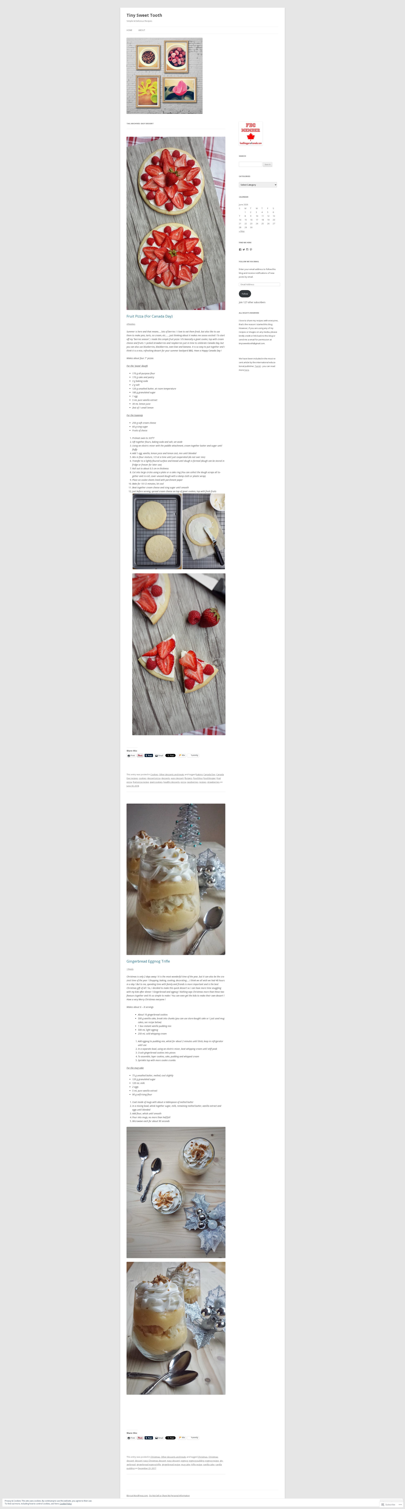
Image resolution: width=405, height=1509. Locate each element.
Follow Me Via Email (249, 261)
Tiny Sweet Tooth (144, 15)
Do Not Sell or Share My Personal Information (169, 1495)
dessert (138, 1460)
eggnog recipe (212, 1460)
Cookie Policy (66, 1503)
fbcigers (188, 778)
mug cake (185, 1464)
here (246, 370)
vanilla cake (209, 1464)
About (141, 30)
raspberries (192, 782)
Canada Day (209, 774)
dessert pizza (153, 778)
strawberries (213, 782)
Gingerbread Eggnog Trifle (148, 961)
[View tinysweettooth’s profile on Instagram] (247, 249)
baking (199, 774)
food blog (197, 778)
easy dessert (177, 778)
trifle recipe (196, 1464)
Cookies (154, 774)
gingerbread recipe (171, 1464)
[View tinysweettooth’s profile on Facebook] (240, 249)
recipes (202, 782)
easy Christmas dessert (154, 1460)
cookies (142, 778)
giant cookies (156, 782)
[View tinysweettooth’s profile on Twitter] (244, 249)
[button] (157, 531)
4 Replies (131, 324)
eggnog (184, 1460)
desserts (165, 778)
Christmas (155, 1456)
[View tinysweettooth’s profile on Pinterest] (251, 249)
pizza (183, 782)
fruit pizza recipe (141, 782)
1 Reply (130, 969)
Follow (245, 293)
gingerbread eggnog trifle (149, 1464)
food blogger (209, 778)
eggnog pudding (196, 1460)
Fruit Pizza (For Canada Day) (150, 316)
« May (242, 231)
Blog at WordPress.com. (137, 1495)
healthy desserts (171, 782)
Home (129, 30)
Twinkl (258, 366)
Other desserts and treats (171, 774)
